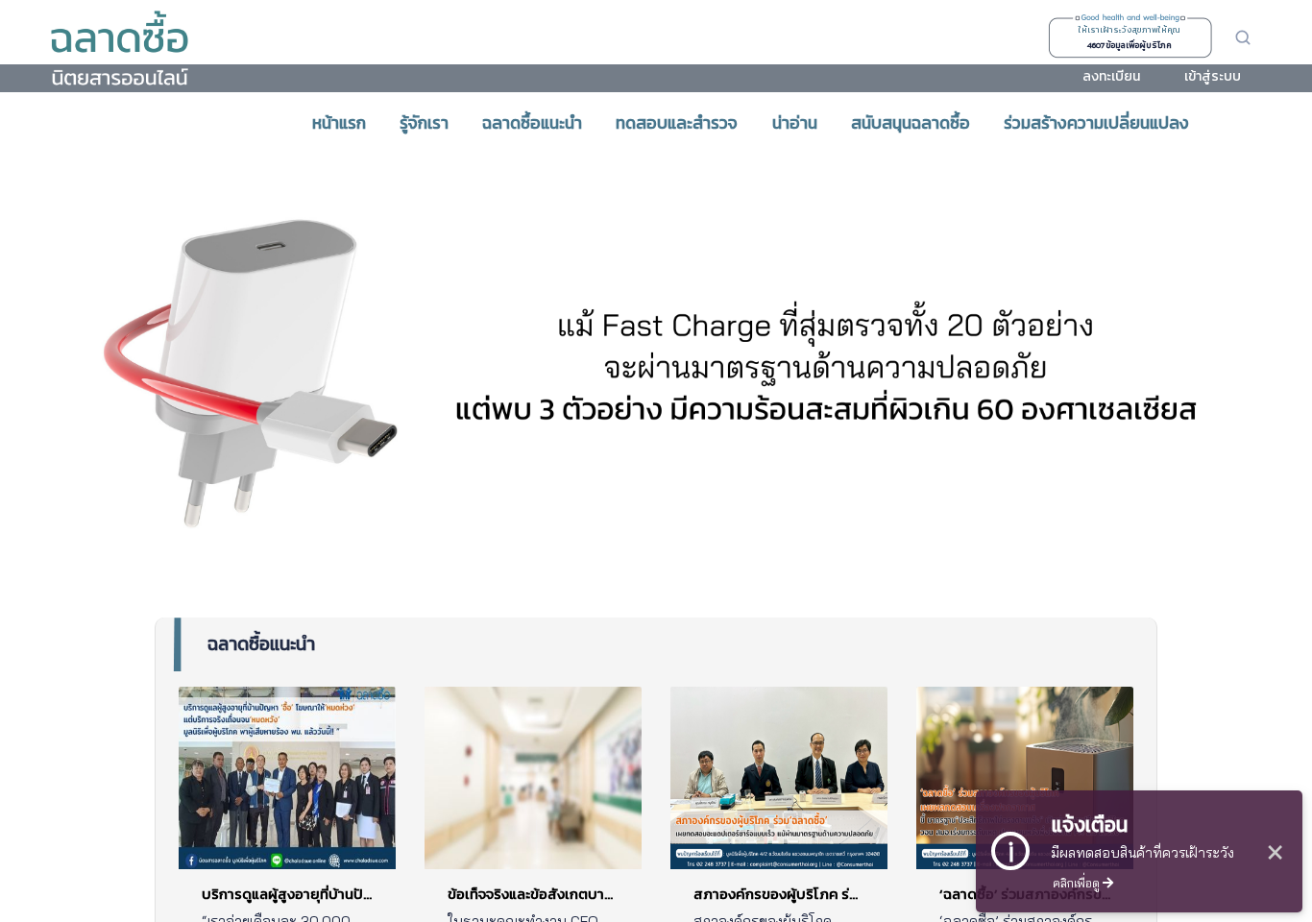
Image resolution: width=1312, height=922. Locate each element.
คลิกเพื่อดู (1078, 882)
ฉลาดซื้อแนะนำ (261, 644)
